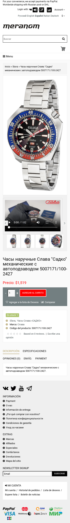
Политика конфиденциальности (24, 418)
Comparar (50, 302)
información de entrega (18, 409)
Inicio (7, 66)
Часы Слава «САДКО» (29, 320)
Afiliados (10, 443)
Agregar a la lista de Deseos (24, 302)
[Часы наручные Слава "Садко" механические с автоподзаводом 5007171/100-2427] (13, 241)
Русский (22, 16)
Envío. (28, 358)
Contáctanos (12, 452)
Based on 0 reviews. (34, 333)
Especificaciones (34, 351)
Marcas (10, 439)
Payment (41, 358)
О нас (9, 405)
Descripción (11, 351)
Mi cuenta (10, 490)
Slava (15, 66)
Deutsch (55, 16)
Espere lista (11, 494)
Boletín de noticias (30, 494)
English (31, 16)
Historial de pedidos (29, 490)
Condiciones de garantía (18, 423)
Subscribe (59, 473)
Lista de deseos (51, 490)
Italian (47, 16)
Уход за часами (15, 427)
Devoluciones (13, 456)
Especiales (12, 447)
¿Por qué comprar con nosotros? (23, 414)
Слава (21, 324)
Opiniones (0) (11, 358)
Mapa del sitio (13, 461)
